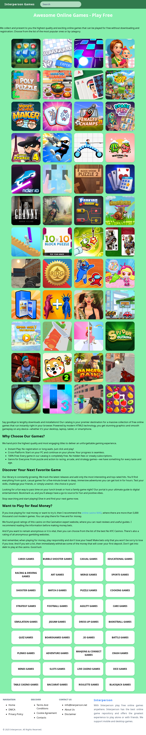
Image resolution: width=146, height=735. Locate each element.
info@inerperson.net (76, 705)
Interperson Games (20, 4)
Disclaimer (70, 714)
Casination (56, 522)
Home (12, 705)
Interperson (103, 700)
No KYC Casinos (114, 531)
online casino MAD (92, 512)
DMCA (12, 709)
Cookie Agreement (47, 713)
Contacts (41, 717)
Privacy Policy (16, 714)
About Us (70, 709)
